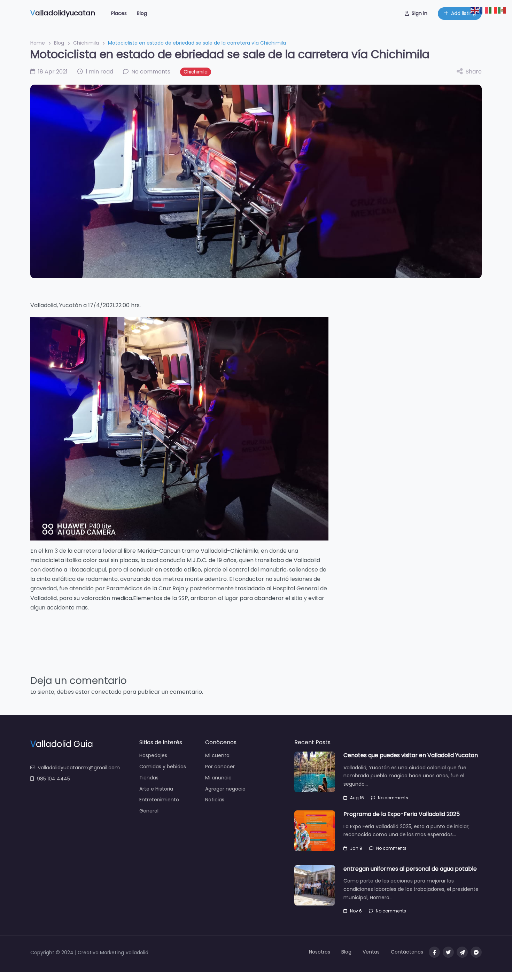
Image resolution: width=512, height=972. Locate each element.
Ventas (371, 951)
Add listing (463, 13)
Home (37, 42)
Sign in (419, 13)
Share (474, 72)
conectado (106, 692)
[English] (475, 10)
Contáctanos (407, 951)
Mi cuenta (217, 755)
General (148, 810)
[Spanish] (502, 10)
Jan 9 (356, 848)
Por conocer (220, 766)
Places (119, 13)
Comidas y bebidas (162, 766)
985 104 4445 (53, 778)
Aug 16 (357, 798)
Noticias (214, 799)
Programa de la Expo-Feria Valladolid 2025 (401, 814)
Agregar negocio (225, 788)
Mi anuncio (218, 777)
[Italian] (493, 10)
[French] (484, 10)
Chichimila (86, 42)
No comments (393, 798)
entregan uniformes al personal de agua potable (410, 869)
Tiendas (148, 777)
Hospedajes (153, 755)
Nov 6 (356, 911)
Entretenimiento (159, 799)
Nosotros (319, 951)
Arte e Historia (156, 788)
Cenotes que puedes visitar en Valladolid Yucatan (410, 755)
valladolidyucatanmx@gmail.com (79, 767)
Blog (142, 13)
